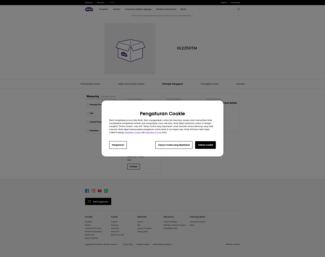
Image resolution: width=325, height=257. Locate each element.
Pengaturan (118, 144)
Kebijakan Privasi (153, 132)
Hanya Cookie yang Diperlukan (174, 144)
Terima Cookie (205, 144)
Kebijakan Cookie (133, 132)
